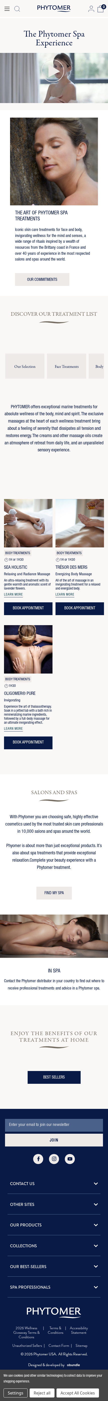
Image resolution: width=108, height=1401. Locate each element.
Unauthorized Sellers (27, 1345)
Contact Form (58, 1345)
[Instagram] (54, 1159)
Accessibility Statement (79, 1330)
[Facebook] (38, 1159)
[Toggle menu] (7, 9)
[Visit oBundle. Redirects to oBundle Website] (73, 1365)
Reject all (42, 1393)
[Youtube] (70, 1159)
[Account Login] (91, 8)
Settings (15, 1393)
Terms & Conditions (55, 1330)
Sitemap (81, 1345)
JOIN (54, 1141)
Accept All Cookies (78, 1393)
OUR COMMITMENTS (42, 280)
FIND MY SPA (54, 893)
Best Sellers (54, 1078)
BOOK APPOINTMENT (28, 609)
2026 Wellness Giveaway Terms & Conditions (26, 1332)
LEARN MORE (13, 595)
